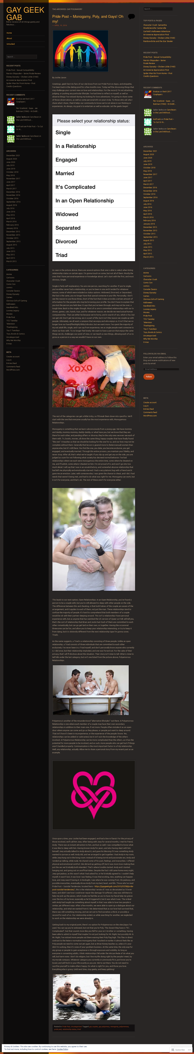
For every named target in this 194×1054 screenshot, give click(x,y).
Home (9, 33)
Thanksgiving (11, 327)
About (9, 38)
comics (9, 287)
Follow (149, 377)
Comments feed (13, 367)
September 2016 (13, 202)
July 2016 (10, 208)
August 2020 (11, 159)
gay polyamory (104, 1026)
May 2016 (10, 215)
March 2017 (11, 189)
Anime (9, 274)
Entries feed (11, 363)
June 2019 (10, 169)
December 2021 (13, 155)
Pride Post (10, 317)
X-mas (9, 344)
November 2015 (13, 235)
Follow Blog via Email (154, 353)
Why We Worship (13, 340)
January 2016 (12, 228)
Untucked (11, 44)
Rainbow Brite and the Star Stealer (158, 41)
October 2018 (12, 172)
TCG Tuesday (11, 321)
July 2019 (10, 165)
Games (9, 297)
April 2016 (10, 218)
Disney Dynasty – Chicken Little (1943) (22, 77)
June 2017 (10, 182)
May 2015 (10, 255)
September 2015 (13, 241)
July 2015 (10, 248)
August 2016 (11, 205)
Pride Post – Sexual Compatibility (20, 70)
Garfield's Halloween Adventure (156, 31)
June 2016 (10, 212)
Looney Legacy (12, 311)
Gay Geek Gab (25, 13)
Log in (9, 360)
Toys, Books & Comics (15, 334)
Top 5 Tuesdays (13, 330)
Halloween (10, 304)
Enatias (19, 99)
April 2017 (10, 185)
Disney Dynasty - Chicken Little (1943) (159, 38)
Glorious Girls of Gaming (16, 301)
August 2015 (11, 245)
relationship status (69, 1029)
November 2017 (13, 179)
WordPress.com (13, 370)
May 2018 (10, 175)
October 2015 (12, 238)
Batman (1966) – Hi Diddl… (27, 111)
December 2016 (13, 192)
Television (10, 324)
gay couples (93, 1026)
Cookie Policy (62, 1049)
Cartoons (10, 278)
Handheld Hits (12, 307)
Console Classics (13, 291)
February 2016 (12, 225)
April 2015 (10, 258)
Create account (13, 357)
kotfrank (20, 126)
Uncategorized (12, 337)
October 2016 (12, 198)
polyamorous (124, 1026)
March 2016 (11, 222)
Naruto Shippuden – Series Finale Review (23, 73)
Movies (9, 314)
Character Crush (13, 281)
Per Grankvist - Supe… (25, 108)
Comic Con (10, 284)
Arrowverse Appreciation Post (19, 80)
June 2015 (10, 251)
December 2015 (13, 232)
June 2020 (10, 162)
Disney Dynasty (12, 294)
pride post (58, 1029)
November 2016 (13, 195)
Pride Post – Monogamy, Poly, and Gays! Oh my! (87, 19)
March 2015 (11, 261)
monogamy (114, 1026)
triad (79, 1029)
